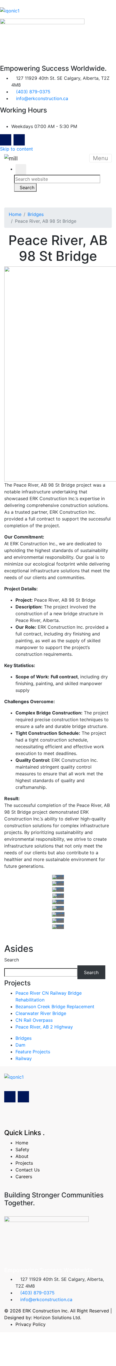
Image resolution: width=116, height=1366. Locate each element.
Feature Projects (32, 1051)
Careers (23, 1176)
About (21, 1156)
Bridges (36, 214)
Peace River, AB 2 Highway (44, 1027)
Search (11, 960)
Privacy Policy (30, 1324)
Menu (100, 158)
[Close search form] (20, 169)
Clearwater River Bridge (40, 1013)
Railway (23, 1058)
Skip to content (16, 149)
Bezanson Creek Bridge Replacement (54, 1006)
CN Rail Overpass (34, 1020)
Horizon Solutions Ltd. (57, 1317)
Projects (24, 1163)
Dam (20, 1045)
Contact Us (27, 1170)
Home (15, 214)
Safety (22, 1149)
